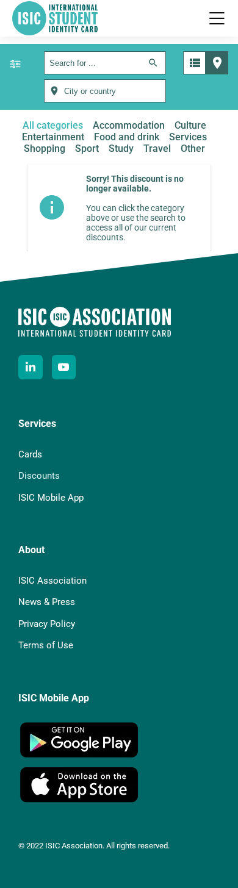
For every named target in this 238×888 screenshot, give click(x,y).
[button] (216, 18)
